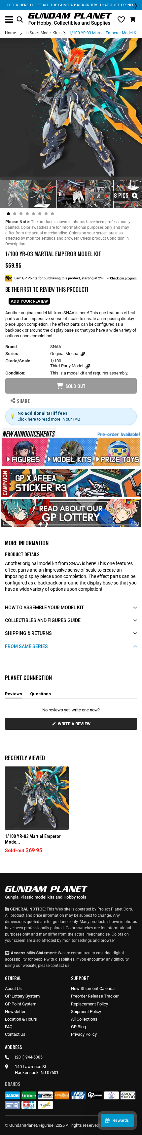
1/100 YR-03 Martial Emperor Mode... (33, 839)
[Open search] (20, 19)
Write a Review (75, 725)
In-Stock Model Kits (42, 33)
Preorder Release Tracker (95, 996)
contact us (60, 965)
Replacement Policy (89, 1003)
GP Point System (20, 1003)
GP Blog (78, 1026)
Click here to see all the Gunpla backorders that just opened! (71, 5)
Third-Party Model (66, 365)
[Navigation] (9, 19)
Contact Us (15, 1034)
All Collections (84, 1019)
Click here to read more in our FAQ (49, 419)
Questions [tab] (40, 695)
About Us (13, 988)
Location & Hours (21, 1019)
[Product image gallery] (71, 109)
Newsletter (15, 1011)
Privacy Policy (84, 1034)
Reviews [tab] (13, 695)
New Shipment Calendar (93, 988)
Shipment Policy (86, 1011)
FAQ (9, 1026)
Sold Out (75, 385)
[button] (133, 19)
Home (10, 33)
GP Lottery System (22, 996)
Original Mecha (64, 353)
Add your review (29, 301)
